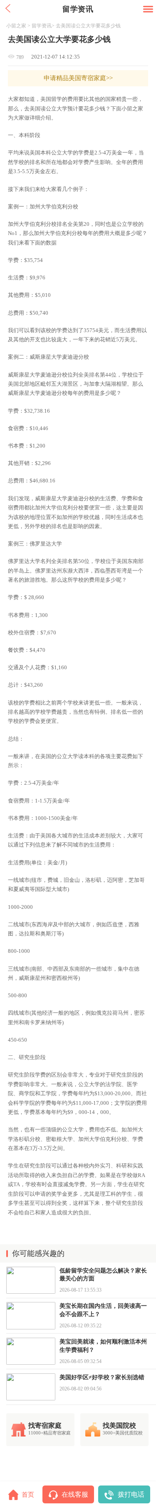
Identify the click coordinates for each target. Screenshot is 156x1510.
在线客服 (75, 1494)
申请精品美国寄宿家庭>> (78, 78)
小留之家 (16, 26)
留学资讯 (42, 26)
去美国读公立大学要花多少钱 (88, 26)
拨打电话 (131, 1494)
